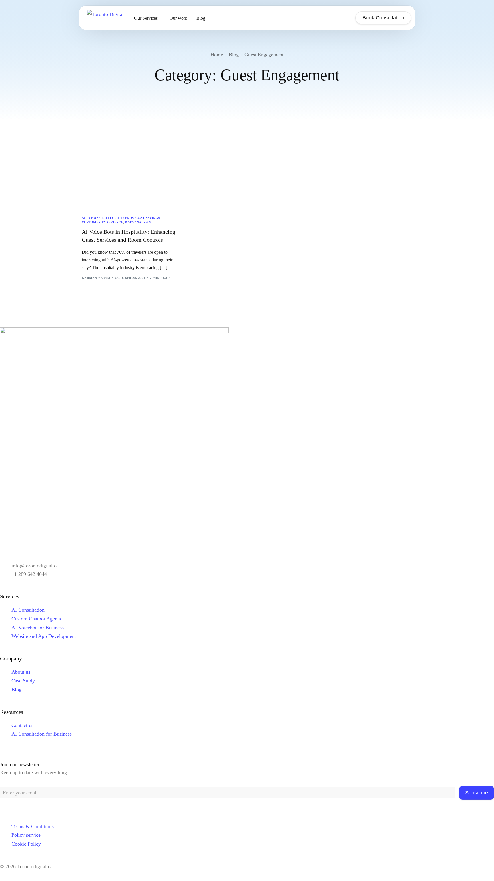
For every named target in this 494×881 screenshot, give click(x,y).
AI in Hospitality (98, 217)
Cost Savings (147, 217)
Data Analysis (138, 222)
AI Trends (124, 217)
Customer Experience (102, 222)
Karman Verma (96, 277)
